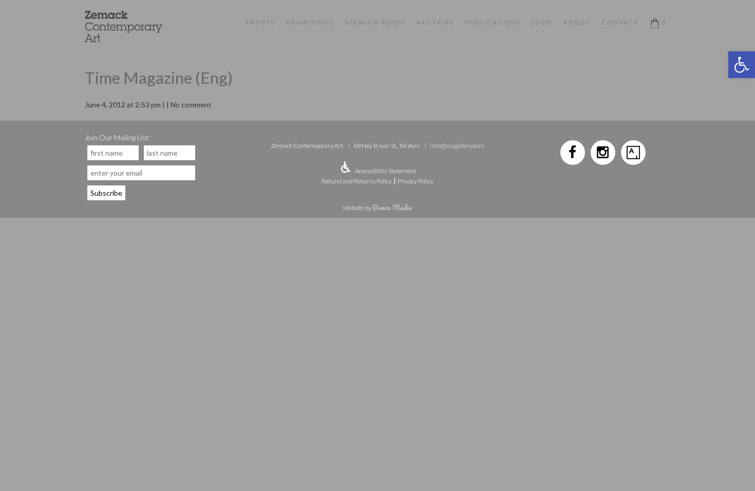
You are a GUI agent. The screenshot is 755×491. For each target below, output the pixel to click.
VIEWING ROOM (375, 22)
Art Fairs (435, 22)
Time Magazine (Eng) (159, 77)
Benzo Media (392, 207)
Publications (492, 22)
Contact (619, 22)
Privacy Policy (415, 181)
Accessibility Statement (385, 171)
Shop (542, 22)
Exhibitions (310, 22)
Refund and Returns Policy (357, 181)
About (576, 22)
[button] (741, 64)
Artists (260, 22)
